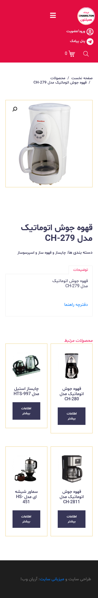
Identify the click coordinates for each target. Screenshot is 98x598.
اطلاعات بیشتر (72, 416)
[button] (15, 109)
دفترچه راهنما (76, 305)
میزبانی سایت (52, 579)
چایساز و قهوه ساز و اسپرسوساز (41, 252)
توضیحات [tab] (80, 270)
